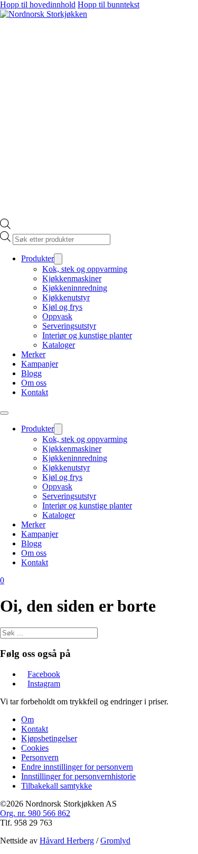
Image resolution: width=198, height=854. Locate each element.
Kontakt (34, 392)
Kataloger (58, 344)
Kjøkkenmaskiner (71, 278)
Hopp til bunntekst (108, 4)
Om (27, 719)
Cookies (35, 747)
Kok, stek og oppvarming (84, 268)
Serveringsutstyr (69, 325)
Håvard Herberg (67, 840)
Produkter (37, 258)
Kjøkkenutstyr (66, 297)
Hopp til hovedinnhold (38, 4)
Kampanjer (39, 363)
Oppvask (57, 316)
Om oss (33, 382)
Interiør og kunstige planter (87, 335)
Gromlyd (115, 840)
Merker (33, 354)
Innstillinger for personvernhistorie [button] (78, 776)
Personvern (40, 757)
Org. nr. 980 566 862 (35, 813)
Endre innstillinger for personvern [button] (77, 766)
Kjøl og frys (62, 306)
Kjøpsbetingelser (49, 738)
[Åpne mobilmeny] (4, 413)
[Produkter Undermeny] (58, 258)
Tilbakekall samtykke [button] (56, 785)
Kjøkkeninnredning (74, 287)
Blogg (31, 373)
